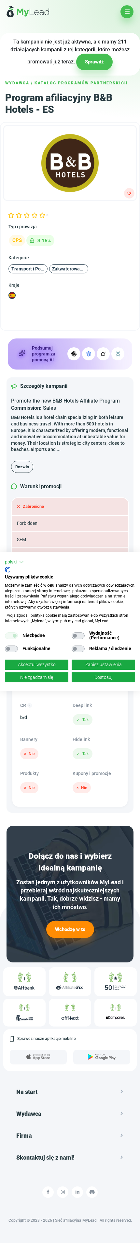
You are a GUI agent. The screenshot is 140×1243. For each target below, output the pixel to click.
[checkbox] (11, 635)
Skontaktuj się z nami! (45, 1157)
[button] (14, 562)
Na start (26, 1091)
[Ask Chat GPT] (73, 353)
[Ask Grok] (103, 353)
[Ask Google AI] (88, 353)
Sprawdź (94, 62)
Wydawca (17, 83)
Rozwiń (22, 466)
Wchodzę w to (70, 929)
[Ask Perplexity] (117, 353)
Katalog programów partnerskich (81, 83)
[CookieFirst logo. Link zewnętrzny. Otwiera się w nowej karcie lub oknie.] (7, 570)
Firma (24, 1135)
